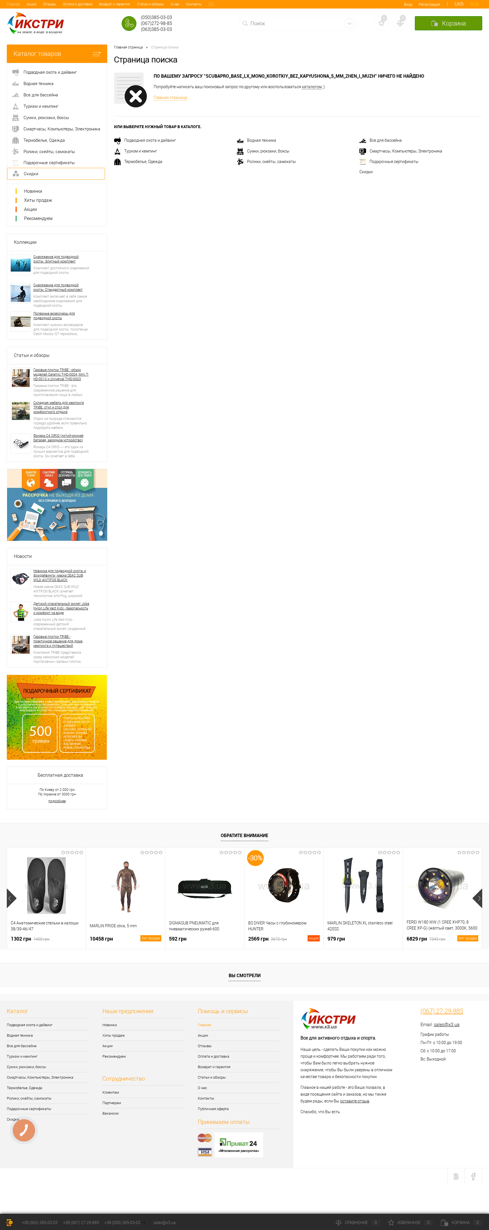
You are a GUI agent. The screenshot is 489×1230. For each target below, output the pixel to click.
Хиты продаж (38, 200)
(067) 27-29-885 (442, 1011)
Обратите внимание (244, 835)
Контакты (193, 4)
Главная (13, 4)
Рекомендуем (38, 218)
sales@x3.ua (447, 1024)
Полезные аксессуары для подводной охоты (54, 316)
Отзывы (49, 4)
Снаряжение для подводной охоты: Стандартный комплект (58, 287)
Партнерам (111, 1103)
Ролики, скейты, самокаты (271, 161)
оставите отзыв (354, 1101)
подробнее (57, 801)
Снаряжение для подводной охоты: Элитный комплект (56, 259)
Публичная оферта (213, 1109)
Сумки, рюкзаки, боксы (268, 151)
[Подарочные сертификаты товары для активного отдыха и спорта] (57, 716)
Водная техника (261, 140)
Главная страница (170, 97)
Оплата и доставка (77, 4)
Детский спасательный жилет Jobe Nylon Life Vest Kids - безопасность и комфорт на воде (61, 608)
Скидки (366, 172)
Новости (23, 556)
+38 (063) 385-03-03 (40, 1222)
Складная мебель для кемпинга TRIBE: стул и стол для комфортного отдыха (58, 407)
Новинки (33, 191)
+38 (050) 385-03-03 (122, 1222)
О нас (175, 4)
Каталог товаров (37, 53)
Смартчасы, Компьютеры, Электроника (406, 151)
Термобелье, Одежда (143, 161)
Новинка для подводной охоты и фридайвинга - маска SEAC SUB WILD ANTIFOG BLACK (59, 575)
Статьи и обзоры (150, 4)
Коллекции (25, 242)
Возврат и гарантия (114, 4)
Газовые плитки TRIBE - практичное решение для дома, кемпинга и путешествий (58, 641)
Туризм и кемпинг (140, 151)
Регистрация (429, 4)
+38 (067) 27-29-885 (81, 1222)
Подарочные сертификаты (394, 161)
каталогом (312, 86)
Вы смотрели (245, 975)
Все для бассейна (386, 140)
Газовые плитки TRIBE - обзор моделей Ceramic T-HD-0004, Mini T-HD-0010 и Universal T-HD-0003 (61, 374)
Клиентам (110, 1092)
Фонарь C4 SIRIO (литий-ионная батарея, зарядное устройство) (58, 438)
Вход (408, 4)
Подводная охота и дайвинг (150, 140)
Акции (32, 4)
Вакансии (110, 1113)
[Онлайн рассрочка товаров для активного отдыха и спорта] (57, 504)
